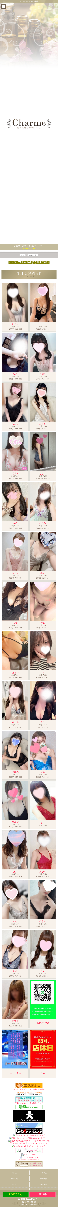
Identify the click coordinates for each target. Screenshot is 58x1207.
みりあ (15, 722)
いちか (15, 324)
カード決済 (15, 1073)
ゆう (42, 823)
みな (42, 722)
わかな (15, 822)
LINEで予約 (15, 1194)
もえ (42, 971)
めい (42, 573)
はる (42, 772)
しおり (15, 423)
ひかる (42, 523)
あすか (15, 1021)
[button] (3, 6)
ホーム (14, 1173)
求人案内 (43, 1184)
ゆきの (42, 921)
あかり (42, 871)
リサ (15, 623)
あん (15, 871)
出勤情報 (43, 1179)
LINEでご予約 (42, 1023)
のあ (42, 623)
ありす (42, 423)
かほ (15, 523)
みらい (15, 573)
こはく (42, 374)
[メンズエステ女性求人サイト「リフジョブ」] (29, 1146)
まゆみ (15, 772)
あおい (15, 672)
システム (43, 1173)
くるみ (15, 473)
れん (42, 672)
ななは (42, 473)
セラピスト (15, 1179)
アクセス (14, 1184)
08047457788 (29, 248)
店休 (42, 1073)
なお (15, 374)
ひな (15, 971)
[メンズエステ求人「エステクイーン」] (29, 1164)
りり (42, 324)
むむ (15, 921)
